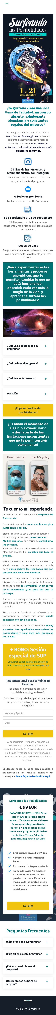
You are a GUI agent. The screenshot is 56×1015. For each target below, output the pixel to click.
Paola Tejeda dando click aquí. (33, 776)
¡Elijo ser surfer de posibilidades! (28, 410)
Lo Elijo (28, 733)
